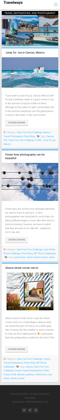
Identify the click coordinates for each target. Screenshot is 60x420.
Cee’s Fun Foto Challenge (29, 132)
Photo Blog (29, 136)
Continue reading (18, 123)
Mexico (7, 144)
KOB (14, 374)
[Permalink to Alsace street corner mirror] (30, 291)
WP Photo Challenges (45, 253)
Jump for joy (49, 140)
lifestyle (21, 374)
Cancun (50, 136)
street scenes (41, 257)
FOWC (38, 140)
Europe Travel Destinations (28, 370)
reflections (40, 374)
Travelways (13, 2)
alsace (29, 366)
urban (51, 257)
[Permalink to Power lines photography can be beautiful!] (30, 182)
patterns (30, 374)
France (7, 374)
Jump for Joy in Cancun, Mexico (25, 52)
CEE (5, 140)
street (30, 257)
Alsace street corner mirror (21, 267)
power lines (20, 257)
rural (49, 374)
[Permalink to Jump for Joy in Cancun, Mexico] (30, 72)
